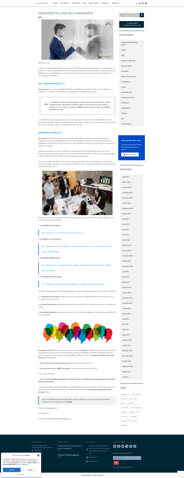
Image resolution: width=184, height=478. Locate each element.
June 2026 (125, 177)
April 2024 (125, 277)
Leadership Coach (133, 412)
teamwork (134, 421)
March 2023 (126, 335)
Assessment (133, 399)
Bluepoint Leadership (128, 61)
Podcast (124, 113)
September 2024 (127, 266)
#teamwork (124, 399)
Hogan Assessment (136, 407)
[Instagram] (126, 446)
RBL (122, 119)
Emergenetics (125, 82)
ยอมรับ (11, 470)
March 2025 (126, 240)
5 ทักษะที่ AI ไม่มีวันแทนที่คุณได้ (68, 455)
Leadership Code (126, 92)
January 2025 (126, 250)
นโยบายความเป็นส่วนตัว (22, 464)
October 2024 (126, 261)
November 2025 (127, 198)
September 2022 (127, 366)
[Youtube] (146, 3)
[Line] (118, 446)
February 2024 (126, 287)
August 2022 (126, 372)
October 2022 (126, 361)
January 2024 (126, 293)
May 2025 (125, 229)
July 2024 (125, 272)
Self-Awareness (125, 421)
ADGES (123, 50)
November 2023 (127, 303)
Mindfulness (125, 103)
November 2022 (127, 356)
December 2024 (127, 256)
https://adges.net (65, 419)
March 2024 (126, 282)
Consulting (124, 71)
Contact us (115, 3)
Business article (126, 66)
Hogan (123, 87)
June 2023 (125, 319)
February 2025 (126, 245)
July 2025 (125, 219)
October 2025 (126, 203)
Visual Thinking (126, 124)
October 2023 (126, 308)
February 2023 (126, 340)
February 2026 (126, 187)
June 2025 (125, 224)
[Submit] (116, 463)
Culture (123, 403)
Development (130, 403)
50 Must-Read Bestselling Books (129, 44)
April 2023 (125, 329)
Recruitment (133, 416)
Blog (84, 3)
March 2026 (126, 182)
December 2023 (127, 298)
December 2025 (127, 193)
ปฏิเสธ (30, 470)
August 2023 (126, 314)
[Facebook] (139, 3)
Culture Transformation (128, 76)
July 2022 (125, 377)
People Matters (126, 108)
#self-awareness (136, 394)
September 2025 (127, 208)
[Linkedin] (143, 3)
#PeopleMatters (125, 394)
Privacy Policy (21, 474)
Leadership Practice (127, 97)
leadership (124, 412)
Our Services (76, 3)
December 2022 (127, 351)
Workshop (123, 425)
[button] (38, 455)
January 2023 (126, 345)
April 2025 (125, 235)
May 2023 (125, 324)
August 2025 (126, 214)
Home (56, 3)
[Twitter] (134, 446)
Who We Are (64, 3)
